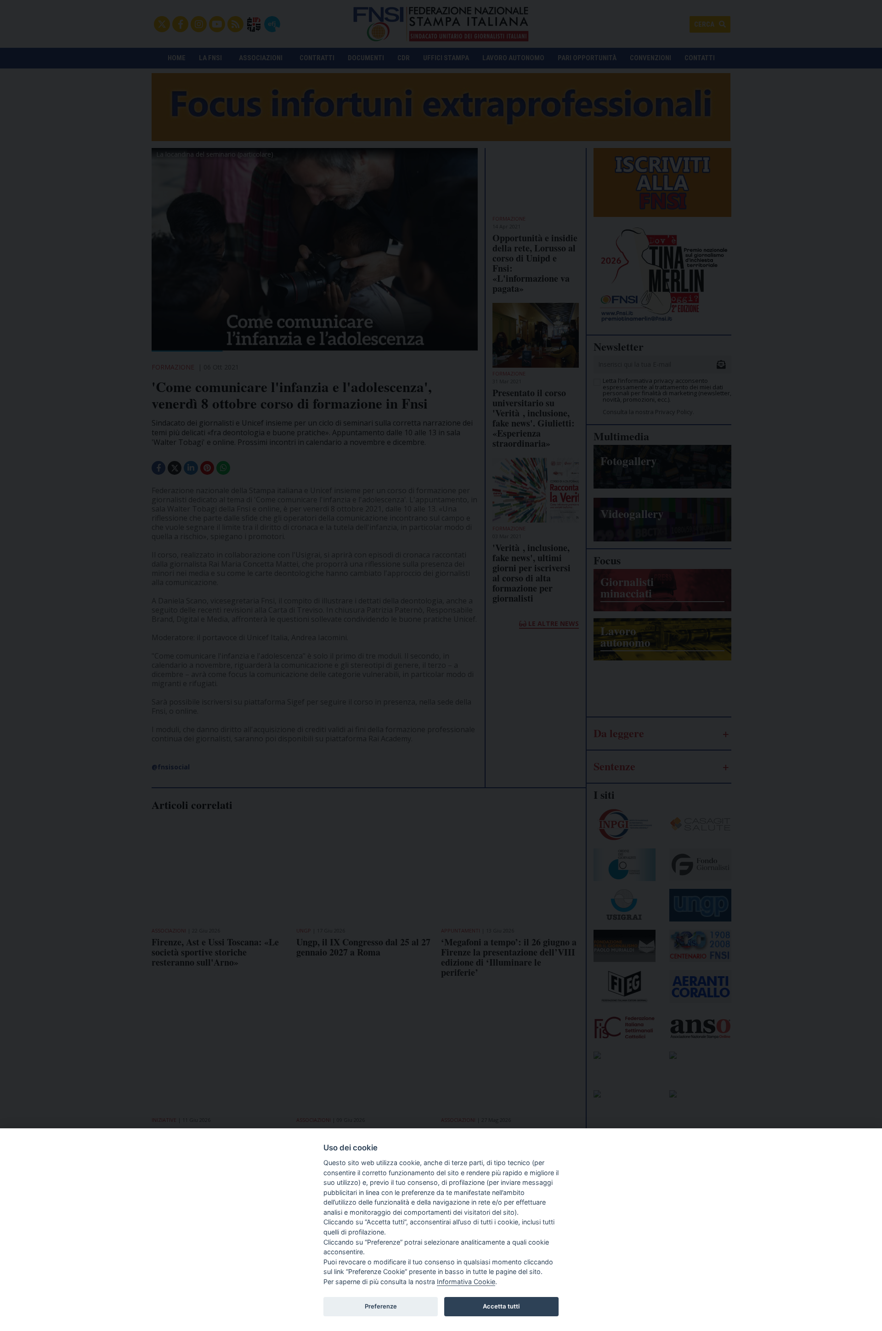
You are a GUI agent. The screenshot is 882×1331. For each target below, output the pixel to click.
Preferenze (381, 1306)
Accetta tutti (501, 1306)
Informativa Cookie (466, 1281)
